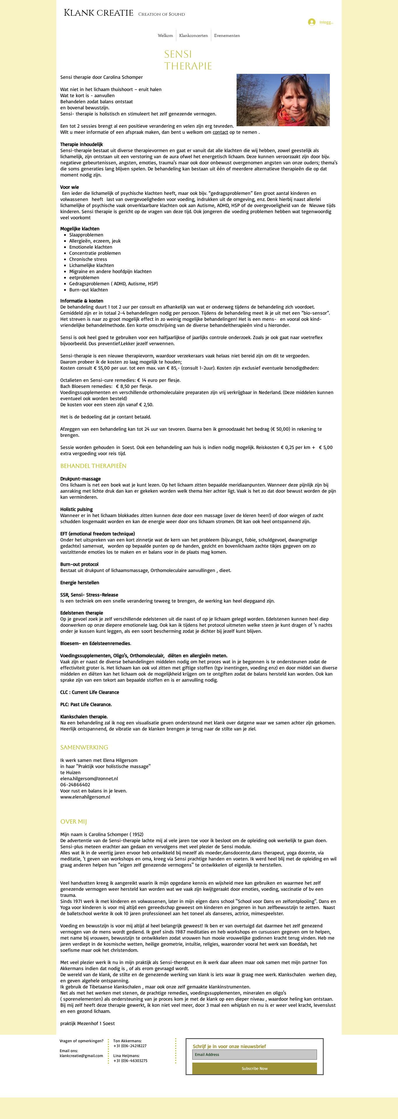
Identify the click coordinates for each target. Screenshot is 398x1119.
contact (220, 132)
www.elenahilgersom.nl (85, 797)
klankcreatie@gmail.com (81, 1055)
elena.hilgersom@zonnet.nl (89, 778)
